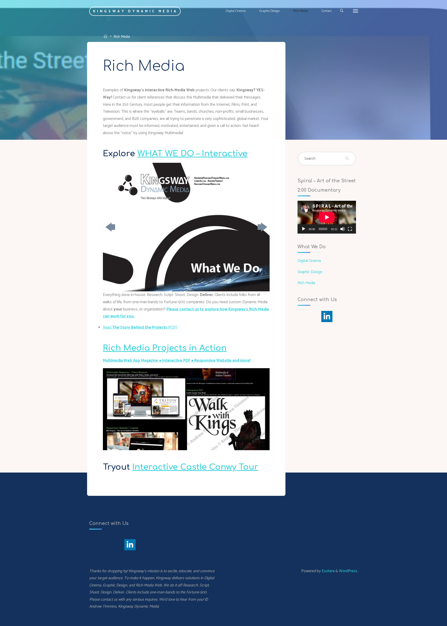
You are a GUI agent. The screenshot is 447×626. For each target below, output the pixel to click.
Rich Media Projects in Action (165, 348)
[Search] (341, 11)
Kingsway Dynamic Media (135, 11)
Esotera (328, 571)
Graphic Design (310, 272)
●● (177, 360)
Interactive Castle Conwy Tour (195, 467)
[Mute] (342, 229)
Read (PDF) (140, 327)
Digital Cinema (309, 261)
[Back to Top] (429, 619)
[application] (327, 217)
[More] (355, 11)
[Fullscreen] (350, 229)
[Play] (303, 229)
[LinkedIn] (326, 316)
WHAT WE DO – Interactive (192, 153)
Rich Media (306, 283)
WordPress (348, 571)
